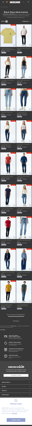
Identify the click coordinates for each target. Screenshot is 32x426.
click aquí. (14, 413)
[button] (3, 2)
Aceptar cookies (16, 420)
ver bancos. (3, 53)
